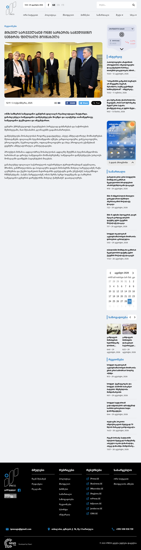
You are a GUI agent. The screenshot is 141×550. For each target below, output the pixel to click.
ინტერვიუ (64, 514)
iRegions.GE (96, 493)
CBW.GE (94, 513)
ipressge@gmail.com (20, 529)
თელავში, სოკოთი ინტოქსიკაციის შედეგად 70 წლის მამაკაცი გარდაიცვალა (121, 424)
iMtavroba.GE (96, 488)
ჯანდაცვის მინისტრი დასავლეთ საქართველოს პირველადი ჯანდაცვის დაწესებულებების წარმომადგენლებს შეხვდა (129, 341)
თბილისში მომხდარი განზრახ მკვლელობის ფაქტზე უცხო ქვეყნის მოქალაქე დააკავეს (121, 253)
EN (58, 4)
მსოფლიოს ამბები (124, 484)
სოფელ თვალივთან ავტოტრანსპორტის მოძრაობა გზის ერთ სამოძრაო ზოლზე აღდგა (121, 369)
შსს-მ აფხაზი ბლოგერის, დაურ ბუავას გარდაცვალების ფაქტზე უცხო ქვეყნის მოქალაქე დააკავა (121, 219)
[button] (130, 317)
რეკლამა (36, 489)
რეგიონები (10, 26)
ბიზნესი (85, 15)
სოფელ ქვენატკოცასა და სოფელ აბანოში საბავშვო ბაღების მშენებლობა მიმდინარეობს (119, 388)
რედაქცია (37, 484)
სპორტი (63, 509)
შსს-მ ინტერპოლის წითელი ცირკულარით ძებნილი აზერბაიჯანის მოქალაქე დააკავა (120, 200)
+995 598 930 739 (124, 529)
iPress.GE (94, 478)
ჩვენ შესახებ (39, 479)
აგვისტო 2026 (122, 273)
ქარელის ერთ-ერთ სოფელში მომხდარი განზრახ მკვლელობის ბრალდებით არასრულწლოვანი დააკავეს (121, 181)
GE (53, 4)
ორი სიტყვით (30, 15)
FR (62, 4)
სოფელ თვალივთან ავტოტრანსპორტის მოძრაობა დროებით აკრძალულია (121, 236)
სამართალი (103, 15)
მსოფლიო (68, 15)
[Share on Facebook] (71, 103)
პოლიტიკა (50, 15)
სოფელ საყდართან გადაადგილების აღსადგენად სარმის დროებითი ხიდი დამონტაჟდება (121, 407)
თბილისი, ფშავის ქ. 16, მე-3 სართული (72, 529)
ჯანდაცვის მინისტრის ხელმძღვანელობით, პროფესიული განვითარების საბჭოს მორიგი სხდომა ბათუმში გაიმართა (114, 341)
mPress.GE (95, 498)
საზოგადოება (66, 499)
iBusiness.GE (96, 483)
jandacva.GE (96, 508)
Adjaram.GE (96, 503)
